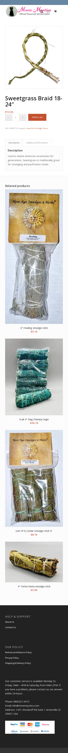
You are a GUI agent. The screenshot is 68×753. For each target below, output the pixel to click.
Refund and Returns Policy (18, 652)
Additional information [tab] (37, 142)
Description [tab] (14, 142)
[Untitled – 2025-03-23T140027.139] (28, 11)
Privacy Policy (12, 657)
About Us (9, 621)
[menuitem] (40, 11)
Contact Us (10, 627)
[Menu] (48, 11)
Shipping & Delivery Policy (18, 663)
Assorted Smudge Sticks (37, 128)
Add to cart (37, 117)
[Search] (40, 11)
